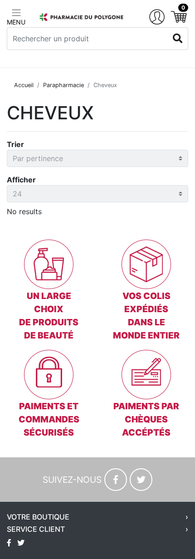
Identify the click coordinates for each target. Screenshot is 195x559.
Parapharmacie (63, 85)
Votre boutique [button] (38, 517)
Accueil (24, 85)
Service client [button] (36, 529)
